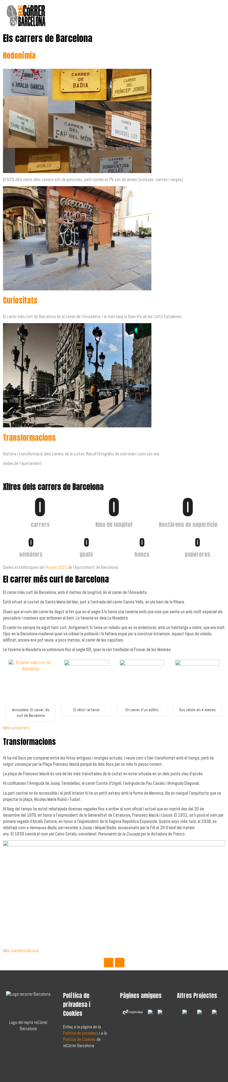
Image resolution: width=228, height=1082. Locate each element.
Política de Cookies (79, 1039)
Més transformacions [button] (21, 950)
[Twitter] (108, 962)
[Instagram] (119, 962)
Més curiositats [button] (16, 728)
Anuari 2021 (56, 567)
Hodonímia (19, 55)
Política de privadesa (80, 1033)
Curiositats (20, 300)
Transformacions (29, 437)
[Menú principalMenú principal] (215, 15)
